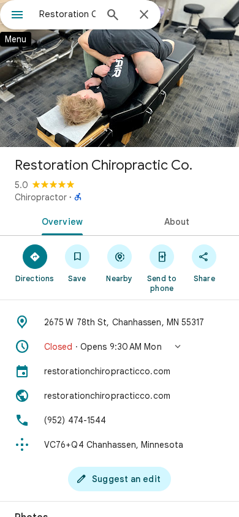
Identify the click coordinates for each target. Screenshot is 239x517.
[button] (119, 346)
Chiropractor (41, 197)
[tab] (59, 220)
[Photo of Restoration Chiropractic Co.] (119, 73)
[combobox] (67, 14)
